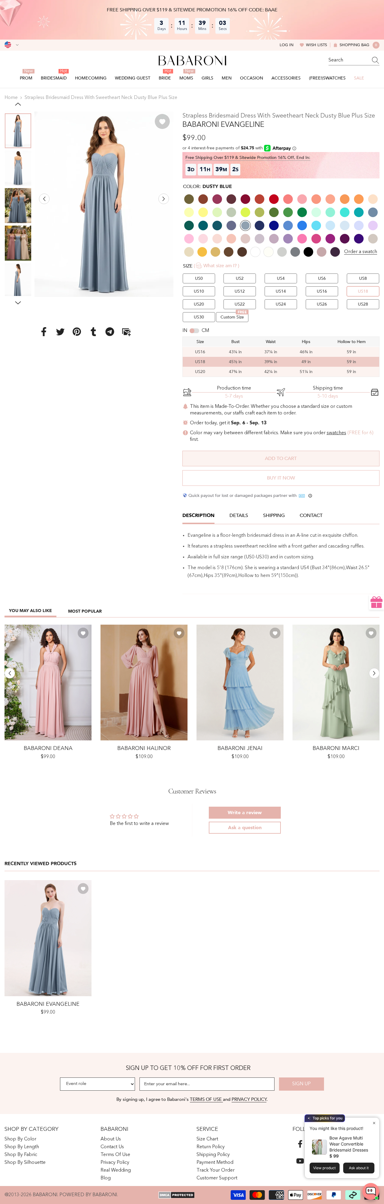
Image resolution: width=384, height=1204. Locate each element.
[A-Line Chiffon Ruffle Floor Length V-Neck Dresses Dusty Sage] (336, 683)
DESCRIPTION (198, 515)
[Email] (126, 331)
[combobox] (348, 60)
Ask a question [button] (245, 827)
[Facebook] (43, 331)
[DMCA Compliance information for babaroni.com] (176, 1195)
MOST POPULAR (85, 611)
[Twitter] (60, 331)
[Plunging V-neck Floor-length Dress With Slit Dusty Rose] (144, 683)
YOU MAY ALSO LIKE (30, 611)
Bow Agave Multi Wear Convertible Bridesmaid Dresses (348, 1143)
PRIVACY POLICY (249, 1099)
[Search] (354, 60)
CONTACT (311, 515)
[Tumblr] (93, 331)
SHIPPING (274, 515)
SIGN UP (301, 1084)
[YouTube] (300, 1161)
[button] (44, 198)
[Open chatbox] (370, 1191)
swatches (336, 433)
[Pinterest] (76, 331)
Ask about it (359, 1168)
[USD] (11, 45)
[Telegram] (109, 331)
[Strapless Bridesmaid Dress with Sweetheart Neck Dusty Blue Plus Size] (48, 938)
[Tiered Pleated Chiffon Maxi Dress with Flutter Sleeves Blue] (240, 683)
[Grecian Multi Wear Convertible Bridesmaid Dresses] (48, 683)
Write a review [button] (245, 812)
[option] (103, 204)
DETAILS (239, 515)
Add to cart (281, 458)
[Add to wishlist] (162, 121)
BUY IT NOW (281, 478)
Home (11, 97)
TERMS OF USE (206, 1099)
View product (324, 1168)
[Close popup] (373, 1122)
